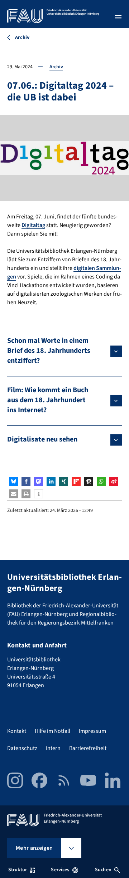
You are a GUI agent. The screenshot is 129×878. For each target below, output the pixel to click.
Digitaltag (33, 225)
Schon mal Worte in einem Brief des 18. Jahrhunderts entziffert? (48, 351)
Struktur (17, 869)
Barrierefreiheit (87, 748)
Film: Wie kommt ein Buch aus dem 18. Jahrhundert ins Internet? (47, 400)
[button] (13, 481)
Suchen (103, 869)
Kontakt (16, 731)
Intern (53, 748)
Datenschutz (22, 748)
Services (60, 869)
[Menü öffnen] (118, 17)
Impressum (92, 731)
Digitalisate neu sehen (42, 439)
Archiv (56, 66)
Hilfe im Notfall (52, 731)
